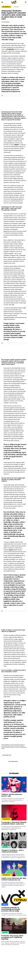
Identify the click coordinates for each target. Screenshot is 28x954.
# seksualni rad (7, 755)
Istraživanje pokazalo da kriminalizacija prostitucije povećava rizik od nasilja (10, 909)
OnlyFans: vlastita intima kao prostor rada (11, 795)
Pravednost (6, 7)
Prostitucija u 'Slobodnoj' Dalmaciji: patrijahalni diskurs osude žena (13, 823)
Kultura (5, 847)
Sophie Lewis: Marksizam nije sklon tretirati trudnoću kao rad (13, 879)
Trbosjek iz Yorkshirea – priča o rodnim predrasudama (12, 851)
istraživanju (10, 49)
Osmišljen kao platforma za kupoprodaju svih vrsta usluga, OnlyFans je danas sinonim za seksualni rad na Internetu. (12, 800)
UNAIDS (16, 145)
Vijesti (5, 904)
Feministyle (6, 791)
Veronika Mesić (5, 22)
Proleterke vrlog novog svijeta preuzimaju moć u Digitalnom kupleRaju (12, 937)
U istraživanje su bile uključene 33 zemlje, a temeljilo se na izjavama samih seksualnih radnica (13, 914)
